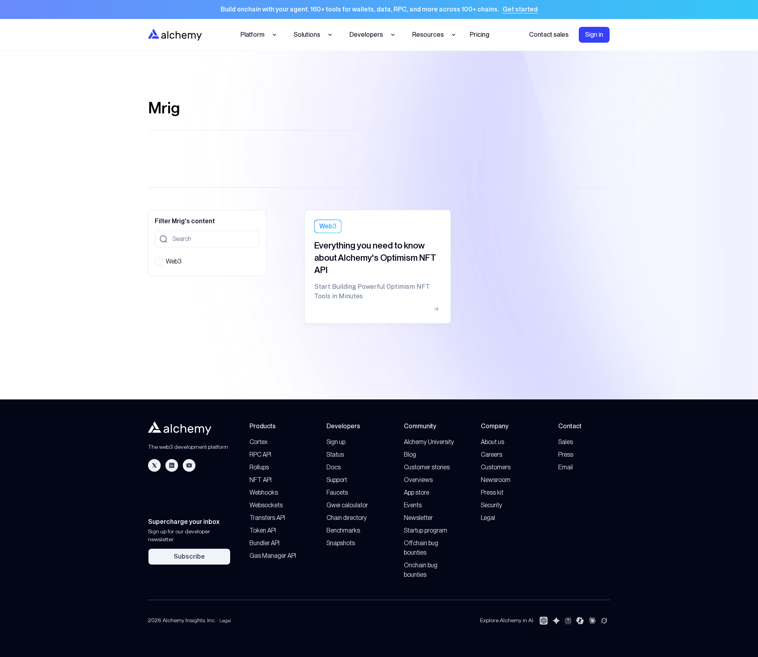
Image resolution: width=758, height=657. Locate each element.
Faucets (337, 492)
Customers (495, 467)
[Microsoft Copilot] (580, 620)
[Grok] (604, 621)
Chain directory (346, 517)
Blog (410, 454)
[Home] (175, 34)
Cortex (259, 442)
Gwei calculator (347, 505)
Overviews (418, 480)
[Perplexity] (568, 620)
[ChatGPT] (543, 620)
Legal (488, 517)
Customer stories (427, 467)
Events (413, 505)
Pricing (479, 34)
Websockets (266, 505)
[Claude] (592, 621)
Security (491, 505)
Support (336, 480)
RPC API (260, 454)
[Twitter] (154, 465)
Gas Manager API (273, 555)
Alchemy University (429, 442)
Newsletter (418, 517)
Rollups (259, 467)
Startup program (425, 530)
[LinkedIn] (171, 465)
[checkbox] (159, 261)
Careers (491, 454)
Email (565, 467)
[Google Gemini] (556, 620)
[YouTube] (189, 465)
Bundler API (265, 543)
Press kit (492, 492)
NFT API (261, 480)
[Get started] (379, 9)
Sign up (335, 442)
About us (492, 442)
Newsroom (495, 480)
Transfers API (267, 517)
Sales (565, 442)
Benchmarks (343, 530)
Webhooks (264, 492)
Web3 (174, 261)
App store (416, 492)
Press (565, 454)
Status (335, 454)
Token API (263, 530)
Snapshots (340, 543)
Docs (333, 467)
